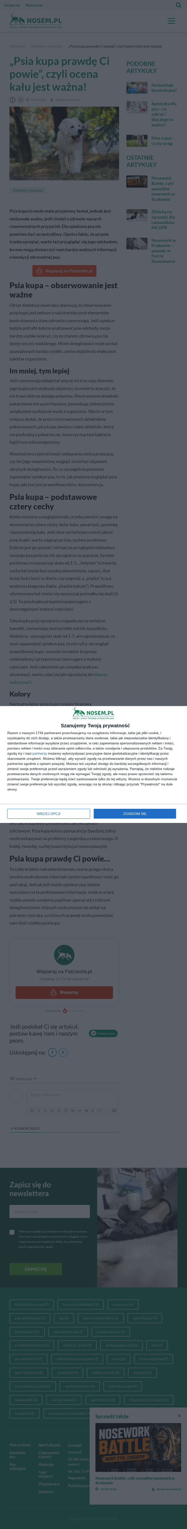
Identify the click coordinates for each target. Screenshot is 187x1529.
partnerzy (39, 753)
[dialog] (93, 764)
